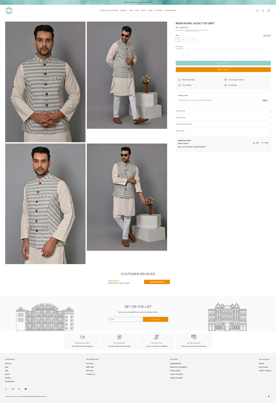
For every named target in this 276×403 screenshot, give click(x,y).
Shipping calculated (192, 30)
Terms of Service (176, 374)
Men (131, 10)
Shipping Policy (175, 363)
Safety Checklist (176, 378)
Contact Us (90, 374)
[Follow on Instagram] (13, 389)
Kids (137, 10)
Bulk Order (90, 367)
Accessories (170, 10)
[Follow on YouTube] (26, 389)
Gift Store (89, 371)
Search (261, 363)
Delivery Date (183, 95)
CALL (256, 143)
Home (150, 10)
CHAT (265, 143)
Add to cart (223, 63)
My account (263, 367)
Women (123, 10)
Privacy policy (175, 371)
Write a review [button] (156, 282)
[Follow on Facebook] (6, 389)
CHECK (264, 100)
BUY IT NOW (223, 69)
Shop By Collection (109, 10)
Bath (143, 10)
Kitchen (158, 10)
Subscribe (155, 319)
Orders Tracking (265, 371)
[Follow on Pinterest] (19, 389)
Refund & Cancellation (178, 367)
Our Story (89, 363)
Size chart (267, 35)
